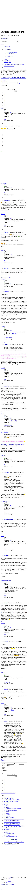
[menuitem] (12, 52)
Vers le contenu (4, 38)
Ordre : (4, 765)
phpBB (10, 877)
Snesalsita (3, 368)
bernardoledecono (5, 501)
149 (11, 372)
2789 (11, 218)
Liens (2, 44)
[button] (4, 88)
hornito (2, 536)
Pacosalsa (3, 455)
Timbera (3, 214)
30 (10, 283)
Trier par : (16, 763)
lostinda (2, 672)
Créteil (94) (14, 333)
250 (11, 459)
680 (11, 330)
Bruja (2, 108)
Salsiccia (3, 250)
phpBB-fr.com (9, 882)
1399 (11, 254)
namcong (3, 279)
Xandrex (3, 326)
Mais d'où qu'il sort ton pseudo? (13, 78)
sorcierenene (4, 183)
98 (10, 505)
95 (10, 628)
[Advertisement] (14, 15)
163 (11, 586)
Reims (12, 710)
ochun (2, 581)
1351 (11, 112)
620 (11, 187)
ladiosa (2, 703)
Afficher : (4, 763)
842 (11, 707)
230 (11, 540)
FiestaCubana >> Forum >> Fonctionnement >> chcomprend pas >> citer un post (12, 445)
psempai (3, 623)
